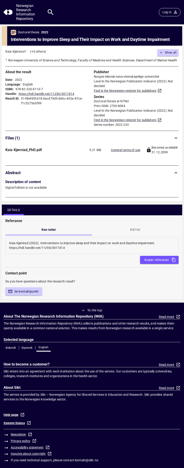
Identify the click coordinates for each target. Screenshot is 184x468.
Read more (166, 316)
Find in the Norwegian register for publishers (125, 90)
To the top (94, 310)
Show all (170, 52)
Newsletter (18, 434)
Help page (11, 415)
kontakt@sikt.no (86, 460)
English (43, 347)
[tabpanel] (92, 245)
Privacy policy (20, 441)
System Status (14, 423)
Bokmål (11, 347)
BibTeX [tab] (135, 229)
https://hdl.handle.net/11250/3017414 (46, 94)
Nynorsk (27, 347)
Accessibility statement (27, 447)
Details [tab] (13, 210)
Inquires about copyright (28, 453)
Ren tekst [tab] (49, 229)
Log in (166, 12)
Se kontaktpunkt (26, 291)
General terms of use (125, 150)
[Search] (50, 12)
